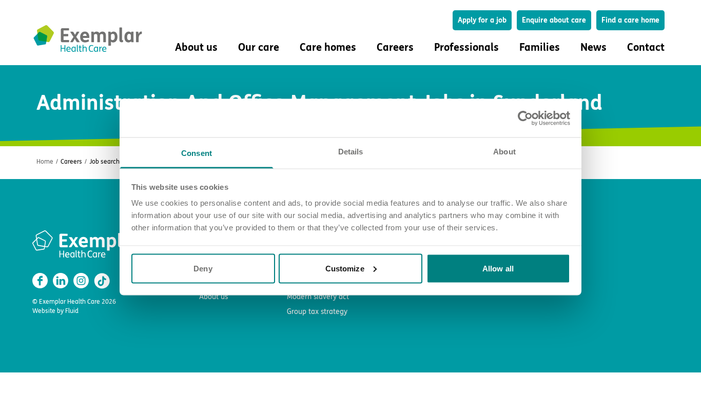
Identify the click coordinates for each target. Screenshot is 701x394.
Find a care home (630, 20)
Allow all (498, 268)
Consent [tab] (196, 153)
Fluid (72, 310)
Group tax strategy (317, 311)
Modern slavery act (318, 296)
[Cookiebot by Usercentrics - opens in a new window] (525, 118)
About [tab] (504, 151)
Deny (202, 268)
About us (213, 296)
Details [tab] (350, 151)
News (593, 47)
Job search (104, 161)
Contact (646, 47)
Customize (344, 268)
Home (44, 161)
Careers (71, 161)
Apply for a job (482, 20)
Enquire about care (554, 20)
